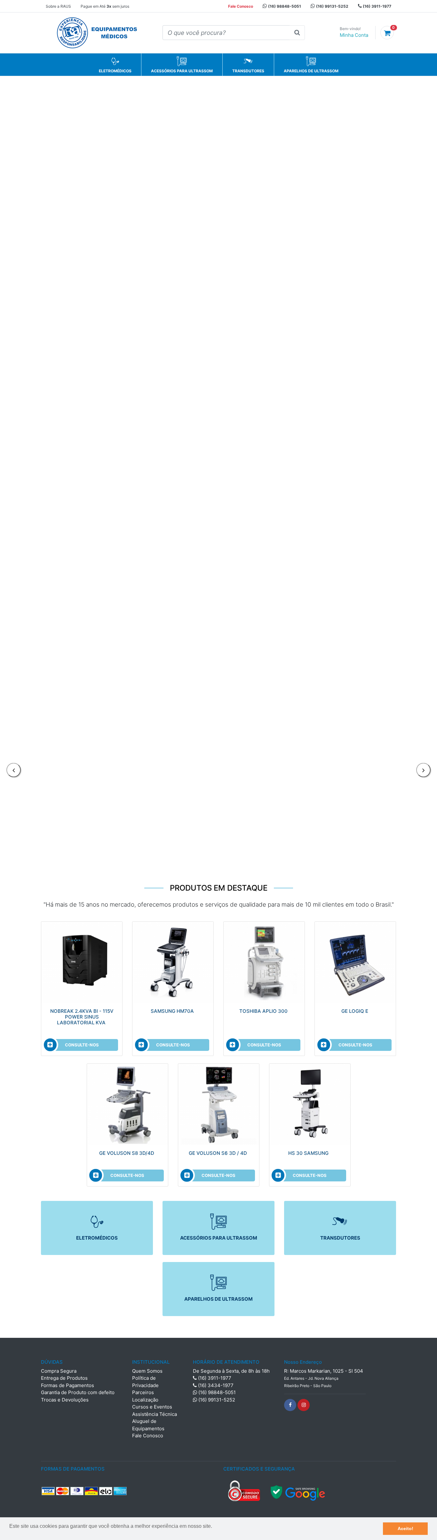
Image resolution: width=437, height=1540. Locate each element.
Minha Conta (354, 35)
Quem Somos (147, 1371)
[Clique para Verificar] (298, 1490)
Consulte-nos (82, 1044)
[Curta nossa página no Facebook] (290, 1405)
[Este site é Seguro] (244, 1490)
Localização (145, 1400)
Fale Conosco (147, 1436)
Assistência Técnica (154, 1414)
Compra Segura (58, 1371)
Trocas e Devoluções (65, 1400)
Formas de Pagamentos (67, 1385)
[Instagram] (304, 1405)
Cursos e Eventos (152, 1407)
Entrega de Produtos (64, 1378)
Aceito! (405, 1528)
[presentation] (13, 770)
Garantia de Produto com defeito (78, 1392)
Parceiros (143, 1392)
